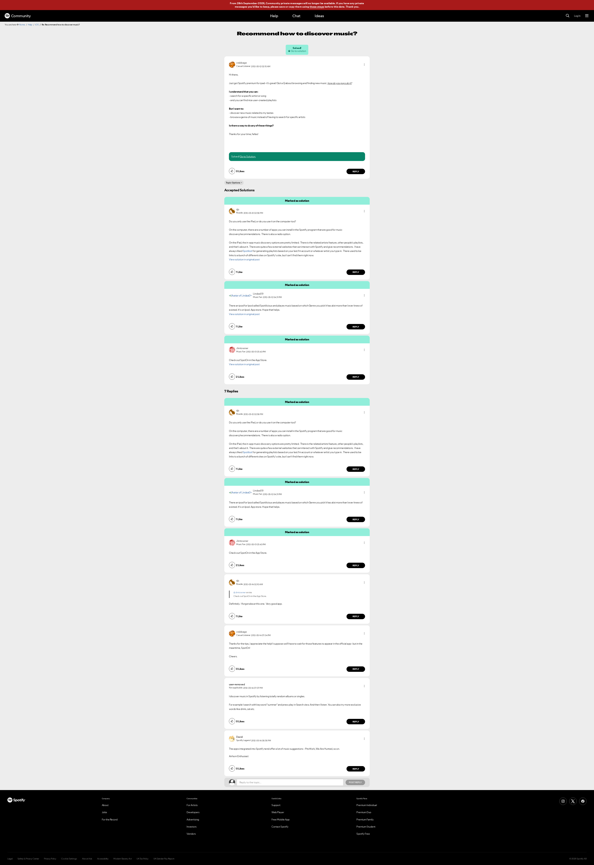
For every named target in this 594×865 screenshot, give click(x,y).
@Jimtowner (239, 592)
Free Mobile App (280, 819)
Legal (10, 858)
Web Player (277, 812)
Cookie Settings (69, 858)
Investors (192, 826)
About (105, 805)
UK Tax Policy (142, 858)
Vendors (191, 833)
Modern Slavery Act (122, 858)
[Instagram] (563, 801)
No (310, 859)
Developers (193, 812)
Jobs (104, 812)
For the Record (110, 819)
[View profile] (232, 64)
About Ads (87, 858)
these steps (317, 6)
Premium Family (365, 819)
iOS (37, 24)
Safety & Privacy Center (28, 858)
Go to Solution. (248, 156)
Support (275, 805)
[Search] (567, 16)
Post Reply (355, 782)
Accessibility (103, 858)
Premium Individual (366, 805)
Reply (356, 171)
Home (22, 24)
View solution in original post (244, 259)
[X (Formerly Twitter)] (573, 801)
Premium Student (365, 826)
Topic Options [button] (233, 182)
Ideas (319, 15)
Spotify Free (363, 833)
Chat (296, 15)
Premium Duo (363, 812)
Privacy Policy (50, 858)
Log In (577, 15)
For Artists (192, 805)
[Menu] (586, 16)
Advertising (193, 819)
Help (274, 15)
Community (21, 15)
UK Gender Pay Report (163, 858)
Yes (325, 859)
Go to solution (298, 51)
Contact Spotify (279, 826)
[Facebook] (583, 801)
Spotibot (247, 251)
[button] (364, 64)
